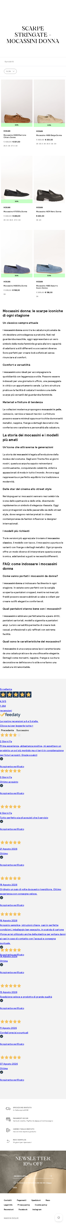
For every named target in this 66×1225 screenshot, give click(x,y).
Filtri (8, 71)
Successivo (22, 730)
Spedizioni (36, 1200)
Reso (48, 1200)
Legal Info (8, 1205)
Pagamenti (21, 1200)
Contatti (8, 1200)
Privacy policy (24, 1205)
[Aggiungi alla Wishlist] (29, 82)
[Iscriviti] (51, 1176)
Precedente (7, 730)
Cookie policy (41, 1205)
